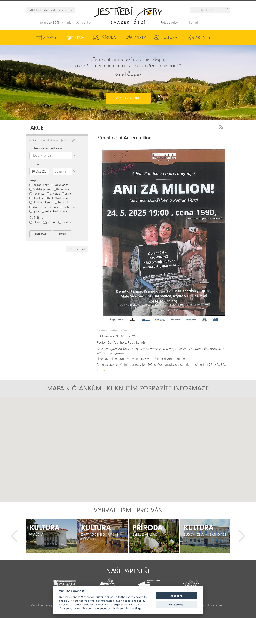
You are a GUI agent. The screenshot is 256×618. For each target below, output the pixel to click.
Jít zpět (80, 249)
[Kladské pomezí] (191, 583)
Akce (79, 37)
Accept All (176, 595)
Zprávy (50, 37)
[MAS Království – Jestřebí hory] (64, 583)
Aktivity (202, 37)
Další (241, 536)
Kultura (169, 37)
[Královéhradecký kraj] (149, 583)
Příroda (108, 37)
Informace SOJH (49, 23)
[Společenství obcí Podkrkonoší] (107, 583)
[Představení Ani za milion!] (163, 327)
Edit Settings (176, 604)
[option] (51, 536)
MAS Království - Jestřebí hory (47, 10)
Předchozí (14, 536)
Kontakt (194, 23)
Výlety (140, 37)
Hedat (226, 10)
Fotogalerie (169, 23)
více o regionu (128, 98)
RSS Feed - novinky (222, 126)
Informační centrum (80, 23)
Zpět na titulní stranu (128, 15)
